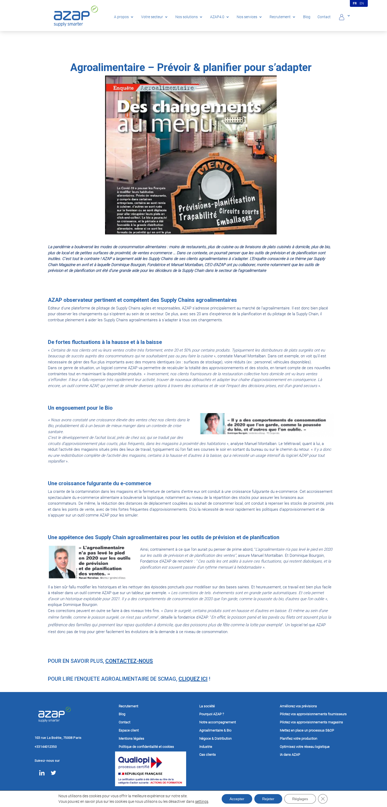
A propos (121, 17)
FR (355, 3)
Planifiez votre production (298, 738)
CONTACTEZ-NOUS (129, 661)
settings (201, 801)
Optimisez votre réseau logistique (305, 747)
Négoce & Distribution (215, 738)
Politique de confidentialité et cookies (146, 747)
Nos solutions (186, 17)
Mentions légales (131, 738)
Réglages (300, 799)
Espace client (129, 730)
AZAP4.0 (217, 17)
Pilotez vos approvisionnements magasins (311, 722)
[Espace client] (344, 19)
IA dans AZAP (290, 754)
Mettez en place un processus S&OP (307, 730)
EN (362, 3)
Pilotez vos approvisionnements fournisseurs (313, 714)
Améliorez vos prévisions (298, 706)
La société (207, 706)
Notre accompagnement (217, 722)
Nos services (247, 17)
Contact (324, 17)
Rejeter (268, 799)
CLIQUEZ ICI (192, 679)
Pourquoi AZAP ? (211, 714)
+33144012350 (45, 747)
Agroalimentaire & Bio (215, 730)
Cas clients (207, 754)
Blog (306, 17)
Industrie (205, 747)
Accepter (237, 799)
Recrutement (280, 17)
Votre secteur (152, 17)
